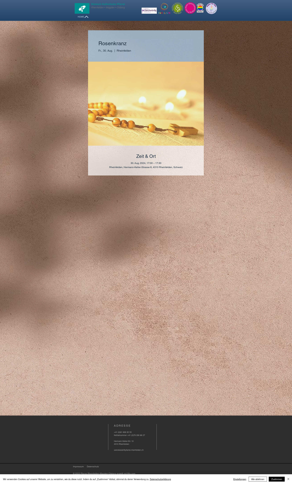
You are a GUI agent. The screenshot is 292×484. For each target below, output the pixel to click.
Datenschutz (93, 466)
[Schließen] (288, 479)
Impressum (78, 466)
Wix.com (131, 473)
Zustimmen (276, 479)
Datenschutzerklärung (160, 479)
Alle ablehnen (257, 479)
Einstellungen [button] (239, 479)
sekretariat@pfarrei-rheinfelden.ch (129, 450)
